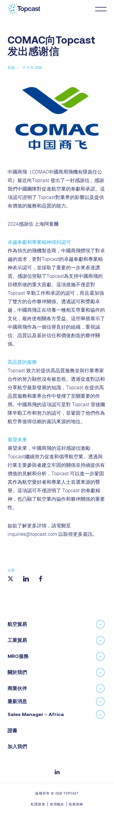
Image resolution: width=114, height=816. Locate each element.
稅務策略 (76, 804)
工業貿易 (17, 640)
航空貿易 (17, 624)
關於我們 (17, 672)
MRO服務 (18, 656)
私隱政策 (38, 804)
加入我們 (17, 746)
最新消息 (17, 701)
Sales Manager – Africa (36, 714)
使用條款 (57, 804)
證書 (12, 730)
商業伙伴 (17, 688)
